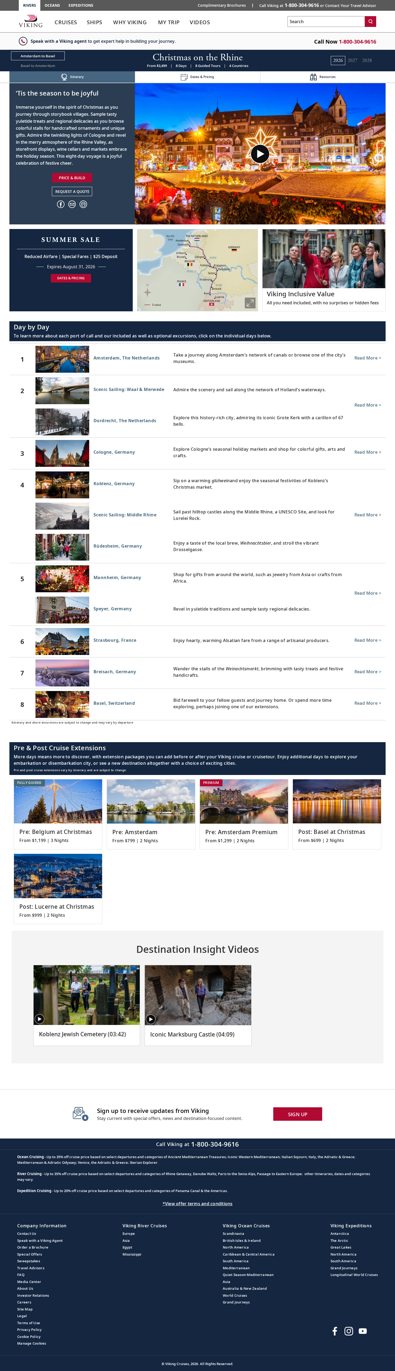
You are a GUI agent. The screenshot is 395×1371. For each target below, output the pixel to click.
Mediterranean (236, 1268)
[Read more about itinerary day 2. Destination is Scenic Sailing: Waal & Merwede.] (197, 390)
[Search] (370, 21)
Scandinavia (233, 1233)
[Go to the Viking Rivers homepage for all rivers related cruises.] (30, 20)
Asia (126, 1240)
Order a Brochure (32, 1247)
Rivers (29, 5)
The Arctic (340, 1240)
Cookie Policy (29, 1336)
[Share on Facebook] (60, 204)
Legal (22, 1315)
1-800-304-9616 (357, 41)
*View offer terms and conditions (198, 1204)
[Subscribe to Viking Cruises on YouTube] (362, 1331)
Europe (129, 1233)
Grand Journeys (236, 1302)
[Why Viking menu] (154, 22)
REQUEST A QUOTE (72, 191)
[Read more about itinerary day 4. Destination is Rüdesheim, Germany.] (197, 548)
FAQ (20, 1274)
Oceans (52, 5)
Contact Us (26, 1233)
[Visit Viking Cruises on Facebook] (335, 1331)
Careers (24, 1302)
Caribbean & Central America (249, 1254)
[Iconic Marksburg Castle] (198, 995)
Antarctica (340, 1233)
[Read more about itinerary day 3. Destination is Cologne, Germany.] (197, 453)
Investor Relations (33, 1295)
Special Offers (29, 1254)
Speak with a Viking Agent (40, 1240)
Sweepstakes (28, 1261)
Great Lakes (341, 1247)
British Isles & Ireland (242, 1240)
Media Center (29, 1281)
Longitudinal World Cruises (354, 1274)
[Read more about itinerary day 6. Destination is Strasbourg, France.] (197, 641)
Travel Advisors (30, 1268)
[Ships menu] (108, 22)
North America (236, 1247)
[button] (83, 204)
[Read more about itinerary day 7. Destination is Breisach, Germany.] (197, 673)
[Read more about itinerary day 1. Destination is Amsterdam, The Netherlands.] (197, 359)
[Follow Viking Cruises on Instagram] (348, 1331)
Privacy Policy (29, 1329)
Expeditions (81, 5)
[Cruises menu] (83, 22)
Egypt (127, 1247)
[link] (65, 23)
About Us (25, 1288)
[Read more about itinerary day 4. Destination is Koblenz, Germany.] (197, 485)
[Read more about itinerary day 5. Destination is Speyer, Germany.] (197, 611)
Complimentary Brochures (222, 5)
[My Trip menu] (186, 22)
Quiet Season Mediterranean (248, 1274)
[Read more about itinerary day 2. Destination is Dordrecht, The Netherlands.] (197, 423)
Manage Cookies (31, 1343)
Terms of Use (28, 1322)
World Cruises (235, 1295)
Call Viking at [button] (317, 5)
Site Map (25, 1309)
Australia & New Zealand (245, 1288)
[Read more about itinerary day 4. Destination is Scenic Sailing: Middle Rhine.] (197, 517)
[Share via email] (72, 204)
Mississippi (132, 1254)
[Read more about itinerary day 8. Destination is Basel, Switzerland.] (197, 704)
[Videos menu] (216, 22)
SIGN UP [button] (298, 1114)
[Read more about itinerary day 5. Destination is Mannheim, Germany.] (197, 578)
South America (236, 1261)
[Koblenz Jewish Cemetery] (87, 995)
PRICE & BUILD (72, 177)
